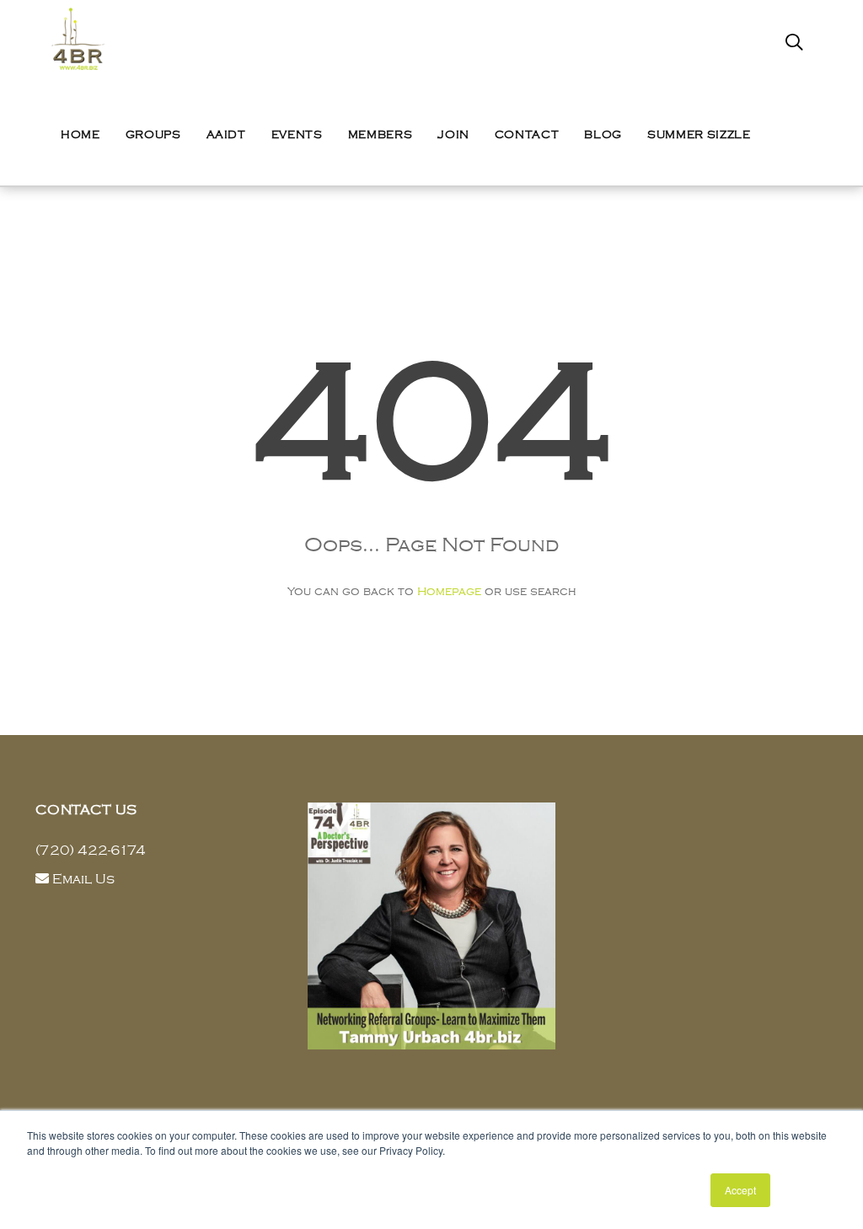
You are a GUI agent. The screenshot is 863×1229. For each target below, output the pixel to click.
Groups (153, 135)
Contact (527, 135)
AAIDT (226, 135)
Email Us (83, 879)
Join (453, 135)
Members (380, 135)
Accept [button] (740, 1190)
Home (80, 135)
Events (297, 135)
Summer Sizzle (698, 135)
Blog (603, 135)
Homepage (449, 591)
